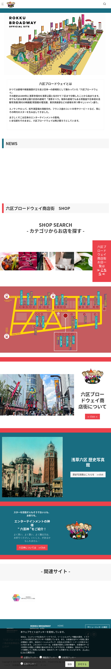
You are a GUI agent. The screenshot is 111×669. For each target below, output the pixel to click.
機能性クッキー (50, 657)
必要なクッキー (31, 657)
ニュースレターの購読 (98, 627)
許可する (82, 664)
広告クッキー (30, 663)
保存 (70, 664)
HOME (61, 625)
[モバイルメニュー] (2, 4)
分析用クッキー (69, 657)
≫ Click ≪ (92, 416)
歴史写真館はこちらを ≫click (88, 474)
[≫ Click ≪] (92, 376)
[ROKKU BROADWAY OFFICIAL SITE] (17, 4)
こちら (102, 272)
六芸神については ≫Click (32, 547)
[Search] (104, 3)
